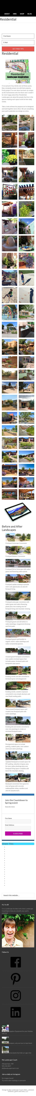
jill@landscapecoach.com (10, 1068)
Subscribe (18, 833)
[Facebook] (16, 968)
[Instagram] (16, 1002)
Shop (22, 14)
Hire (15, 14)
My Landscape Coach (18, 5)
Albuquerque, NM (7, 1064)
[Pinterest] (16, 985)
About (7, 14)
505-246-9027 (6, 1066)
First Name (8, 818)
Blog (30, 14)
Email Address (9, 825)
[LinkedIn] (16, 1019)
